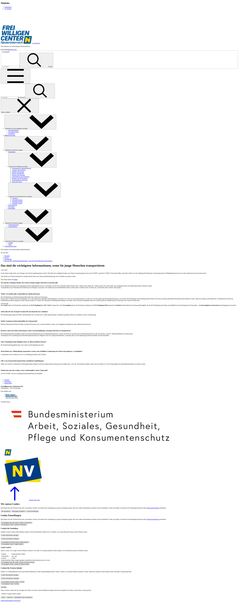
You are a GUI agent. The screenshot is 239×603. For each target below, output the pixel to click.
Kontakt (6, 380)
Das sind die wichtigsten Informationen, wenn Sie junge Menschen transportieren (28, 261)
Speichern (10, 597)
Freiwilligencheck (13, 132)
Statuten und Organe (18, 171)
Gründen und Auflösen (18, 170)
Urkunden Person (17, 200)
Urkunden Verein (17, 203)
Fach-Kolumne (12, 205)
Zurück (3, 597)
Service (6, 257)
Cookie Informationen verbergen (10, 538)
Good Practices (12, 226)
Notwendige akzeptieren (18, 511)
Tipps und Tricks (17, 182)
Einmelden (11, 133)
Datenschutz (8, 383)
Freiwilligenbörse (13, 130)
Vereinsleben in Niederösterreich (21, 168)
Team (9, 244)
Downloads (11, 208)
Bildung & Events (9, 135)
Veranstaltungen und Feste (19, 180)
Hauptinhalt (7, 7)
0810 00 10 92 (12, 49)
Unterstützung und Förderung (20, 177)
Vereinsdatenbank (13, 225)
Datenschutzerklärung (153, 508)
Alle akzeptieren (5, 511)
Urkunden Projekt (17, 201)
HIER (15, 279)
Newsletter (11, 206)
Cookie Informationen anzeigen (9, 535)
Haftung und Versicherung (20, 178)
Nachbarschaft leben (10, 246)
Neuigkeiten (11, 152)
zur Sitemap (7, 9)
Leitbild (10, 243)
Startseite (7, 256)
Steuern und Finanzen (18, 175)
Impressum (7, 381)
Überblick (15, 198)
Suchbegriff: (6, 52)
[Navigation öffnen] (15, 76)
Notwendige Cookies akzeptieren (23, 597)
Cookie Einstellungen (32, 511)
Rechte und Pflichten (18, 173)
